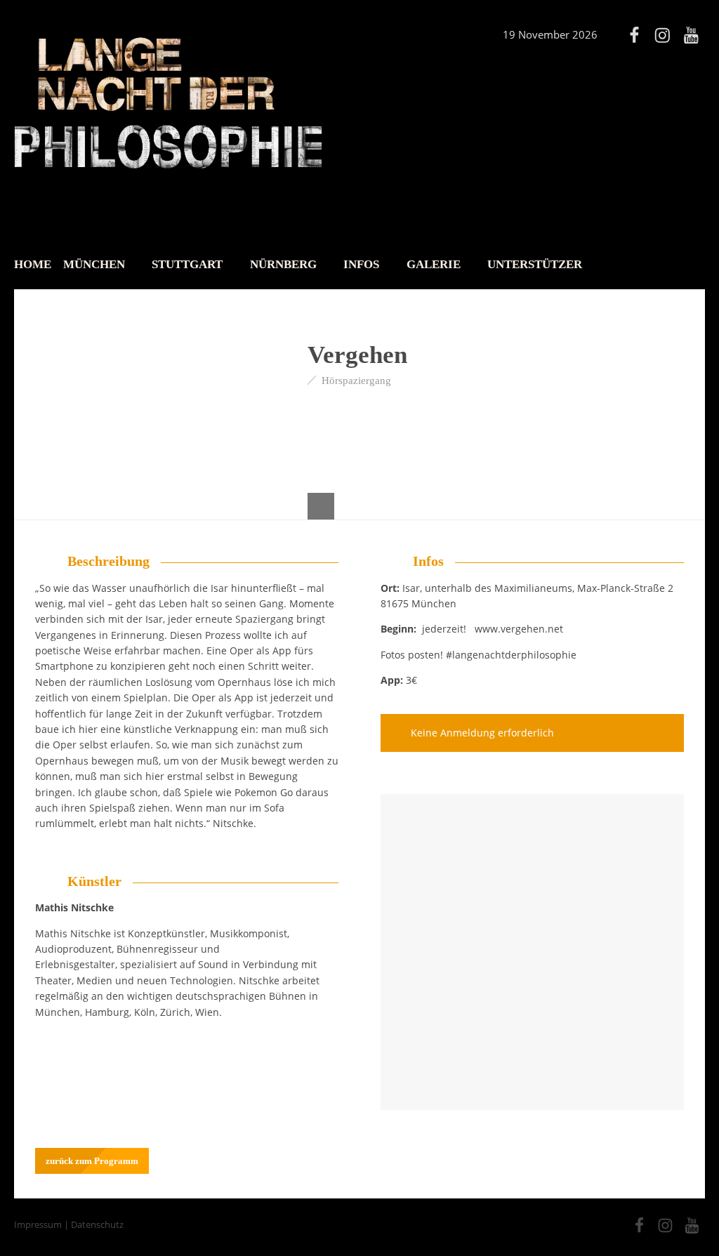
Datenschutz (97, 1224)
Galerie (434, 264)
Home (32, 264)
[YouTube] (691, 35)
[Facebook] (634, 35)
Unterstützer (534, 264)
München (94, 264)
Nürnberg (283, 264)
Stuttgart (187, 264)
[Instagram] (662, 35)
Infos (361, 264)
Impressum (38, 1224)
